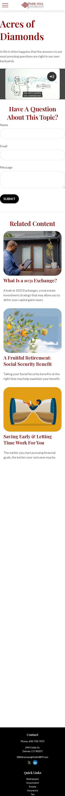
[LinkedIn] (35, 762)
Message (6, 167)
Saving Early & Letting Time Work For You (27, 439)
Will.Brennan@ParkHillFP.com (32, 757)
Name (4, 125)
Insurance (32, 790)
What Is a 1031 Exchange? (30, 280)
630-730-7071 (37, 741)
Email (3, 146)
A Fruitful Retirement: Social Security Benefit (27, 360)
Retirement (32, 778)
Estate (32, 786)
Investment (32, 782)
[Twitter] (29, 762)
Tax (32, 794)
